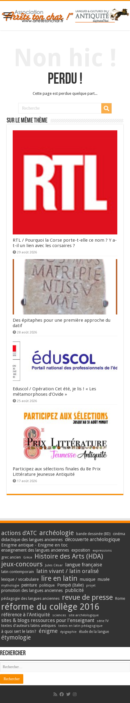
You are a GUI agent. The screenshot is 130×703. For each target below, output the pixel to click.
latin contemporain (17, 571)
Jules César (54, 565)
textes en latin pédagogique (80, 626)
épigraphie (68, 632)
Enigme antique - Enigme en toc (34, 545)
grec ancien (11, 557)
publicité (74, 590)
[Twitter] (68, 694)
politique (47, 585)
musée (103, 579)
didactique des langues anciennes (32, 539)
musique (87, 579)
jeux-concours (22, 564)
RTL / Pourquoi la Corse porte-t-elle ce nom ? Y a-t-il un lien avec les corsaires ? (65, 242)
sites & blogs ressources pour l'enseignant (47, 620)
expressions (102, 551)
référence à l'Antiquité (25, 615)
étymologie (16, 637)
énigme (48, 631)
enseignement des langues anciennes (35, 550)
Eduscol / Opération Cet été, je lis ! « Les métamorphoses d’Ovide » (54, 391)
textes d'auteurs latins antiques (28, 625)
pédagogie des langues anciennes (30, 598)
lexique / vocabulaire (20, 579)
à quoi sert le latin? (18, 631)
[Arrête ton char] (65, 14)
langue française (83, 565)
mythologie (10, 585)
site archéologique (84, 615)
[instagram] (74, 694)
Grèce (27, 557)
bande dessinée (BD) (93, 534)
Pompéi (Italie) (70, 585)
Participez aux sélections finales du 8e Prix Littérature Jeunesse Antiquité (57, 471)
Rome (120, 598)
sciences (59, 615)
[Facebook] (61, 694)
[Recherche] (106, 108)
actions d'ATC (19, 533)
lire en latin (59, 578)
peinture (29, 585)
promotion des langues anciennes (32, 590)
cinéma (119, 533)
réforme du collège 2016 (50, 607)
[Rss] (55, 694)
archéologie (56, 533)
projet (91, 585)
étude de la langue (94, 632)
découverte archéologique (92, 539)
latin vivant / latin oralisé (67, 571)
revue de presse (87, 597)
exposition (80, 550)
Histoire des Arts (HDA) (68, 556)
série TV (103, 621)
